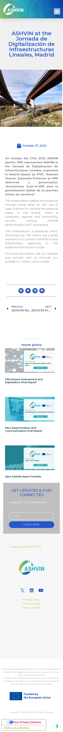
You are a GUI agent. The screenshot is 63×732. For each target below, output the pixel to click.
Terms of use (31, 603)
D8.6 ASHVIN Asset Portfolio (23, 476)
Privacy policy (31, 599)
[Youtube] (41, 590)
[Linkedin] (31, 590)
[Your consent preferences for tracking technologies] (57, 726)
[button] (57, 11)
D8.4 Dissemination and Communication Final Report (23, 429)
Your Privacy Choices (27, 722)
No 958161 (40, 675)
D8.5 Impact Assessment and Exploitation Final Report (24, 381)
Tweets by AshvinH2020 (25, 546)
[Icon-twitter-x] (22, 590)
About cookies (31, 607)
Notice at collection (16, 727)
